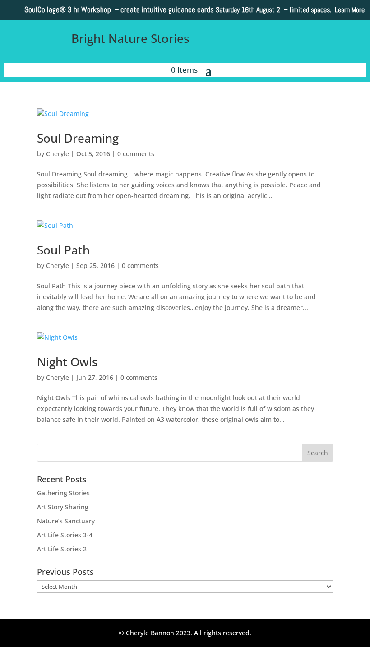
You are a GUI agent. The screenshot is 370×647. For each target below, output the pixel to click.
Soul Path (63, 250)
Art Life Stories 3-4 (64, 535)
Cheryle (57, 153)
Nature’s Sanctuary (66, 521)
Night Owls (67, 362)
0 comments (135, 153)
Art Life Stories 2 (62, 549)
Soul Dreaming (78, 138)
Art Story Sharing (62, 507)
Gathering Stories (63, 493)
